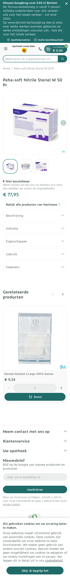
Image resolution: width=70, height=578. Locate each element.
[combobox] (30, 58)
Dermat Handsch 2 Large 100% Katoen (28, 374)
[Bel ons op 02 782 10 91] (40, 49)
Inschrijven (35, 489)
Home (6, 68)
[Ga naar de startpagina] (23, 49)
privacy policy (11, 504)
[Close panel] (66, 3)
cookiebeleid (54, 560)
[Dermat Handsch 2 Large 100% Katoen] (35, 338)
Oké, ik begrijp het (35, 570)
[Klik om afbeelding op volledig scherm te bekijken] (35, 123)
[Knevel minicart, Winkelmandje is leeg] (48, 49)
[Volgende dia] (63, 294)
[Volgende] (63, 123)
